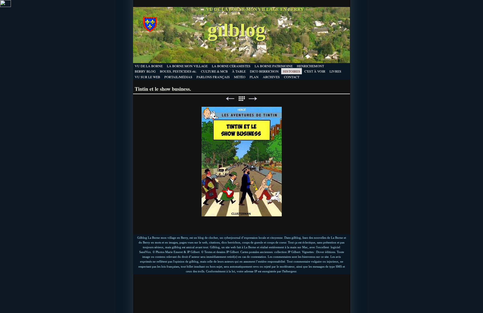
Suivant (253, 99)
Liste (241, 99)
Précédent (230, 99)
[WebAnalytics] (5, 5)
